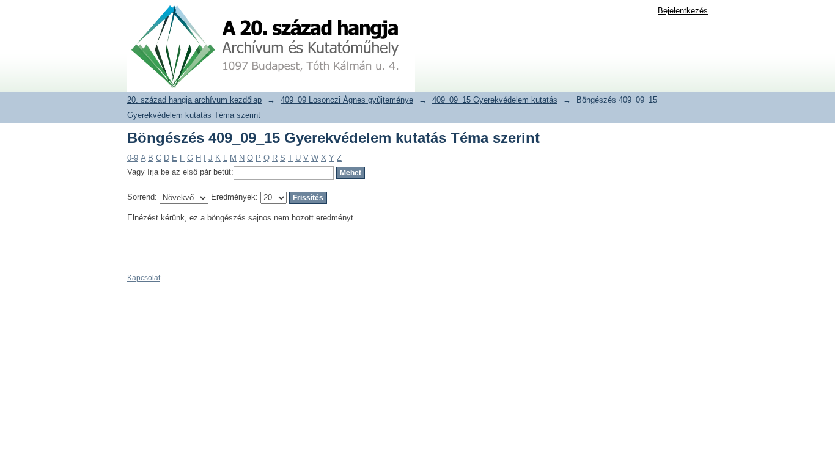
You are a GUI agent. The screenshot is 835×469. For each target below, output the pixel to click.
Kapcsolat (143, 278)
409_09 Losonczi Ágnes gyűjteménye (347, 99)
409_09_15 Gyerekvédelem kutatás (494, 99)
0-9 (132, 157)
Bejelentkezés (683, 10)
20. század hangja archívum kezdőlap (194, 99)
